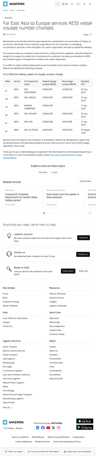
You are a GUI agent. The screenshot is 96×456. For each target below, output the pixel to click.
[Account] (84, 4)
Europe (54, 172)
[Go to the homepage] (13, 424)
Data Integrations (57, 326)
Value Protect (9, 402)
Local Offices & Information (15, 318)
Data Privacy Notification (59, 437)
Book (5, 298)
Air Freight (7, 367)
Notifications (72, 2)
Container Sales (56, 363)
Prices (5, 294)
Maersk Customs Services (14, 351)
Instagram (58, 428)
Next (89, 213)
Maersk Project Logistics (13, 382)
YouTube (48, 428)
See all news (85, 181)
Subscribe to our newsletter (79, 451)
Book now (83, 271)
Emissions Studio (57, 334)
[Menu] (90, 4)
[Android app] (84, 427)
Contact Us (7, 326)
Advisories (21, 10)
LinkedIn (38, 428)
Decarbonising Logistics (13, 398)
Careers (53, 347)
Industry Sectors (57, 298)
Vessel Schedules (10, 306)
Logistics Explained (58, 306)
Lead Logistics (9, 359)
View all (6, 407)
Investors (54, 355)
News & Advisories (58, 294)
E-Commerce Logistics (12, 371)
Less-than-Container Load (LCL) (16, 374)
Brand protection (42, 441)
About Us (54, 351)
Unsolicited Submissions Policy (67, 441)
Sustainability (56, 371)
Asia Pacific (43, 172)
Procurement (55, 359)
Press (52, 367)
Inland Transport (10, 355)
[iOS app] (84, 421)
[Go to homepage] (14, 3)
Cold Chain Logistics (11, 378)
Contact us (83, 254)
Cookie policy (78, 437)
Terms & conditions (20, 437)
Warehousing (8, 363)
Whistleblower (38, 437)
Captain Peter (55, 330)
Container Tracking (11, 302)
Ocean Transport (10, 347)
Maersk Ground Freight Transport (17, 394)
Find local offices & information (45, 451)
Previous (82, 213)
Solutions (83, 237)
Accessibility (55, 374)
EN (66, 4)
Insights (53, 302)
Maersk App (55, 322)
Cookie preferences (23, 441)
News (12, 10)
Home (5, 10)
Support (78, 4)
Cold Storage (8, 390)
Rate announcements (55, 190)
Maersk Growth (56, 378)
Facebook (43, 427)
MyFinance (54, 318)
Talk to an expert (15, 451)
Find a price (68, 271)
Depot (5, 386)
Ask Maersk (57, 4)
